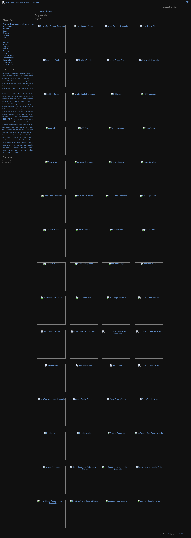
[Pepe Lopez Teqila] (51, 73)
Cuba (18, 93)
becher (13, 81)
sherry (16, 140)
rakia (24, 132)
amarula (16, 75)
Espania (5, 101)
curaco (31, 93)
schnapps (23, 137)
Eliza (18, 98)
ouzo (28, 124)
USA (16, 150)
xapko (168, 534)
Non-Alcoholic (9, 55)
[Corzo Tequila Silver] (149, 412)
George (4, 104)
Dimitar (31, 96)
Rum (5, 44)
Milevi (15, 122)
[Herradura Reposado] (84, 277)
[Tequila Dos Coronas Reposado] (51, 39)
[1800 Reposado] (149, 107)
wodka (20, 153)
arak (9, 78)
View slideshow (187, 15)
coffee (11, 91)
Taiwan (19, 145)
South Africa (6, 142)
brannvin (26, 83)
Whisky (6, 51)
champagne (6, 88)
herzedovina (29, 106)
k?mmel (4, 114)
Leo (11, 116)
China (19, 88)
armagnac (14, 78)
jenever (30, 111)
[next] (184, 19)
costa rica (5, 93)
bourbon (13, 83)
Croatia (13, 93)
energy (24, 98)
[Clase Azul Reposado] (149, 73)
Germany (11, 104)
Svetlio (24, 142)
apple (31, 75)
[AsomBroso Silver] (84, 310)
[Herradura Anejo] (116, 277)
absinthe (7, 73)
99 (3, 73)
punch (12, 132)
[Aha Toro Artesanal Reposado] (51, 412)
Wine (5, 53)
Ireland (30, 109)
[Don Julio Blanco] (51, 243)
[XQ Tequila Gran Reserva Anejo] (149, 446)
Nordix (11, 124)
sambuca (10, 137)
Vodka (5, 49)
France (23, 101)
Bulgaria (5, 86)
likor (31, 116)
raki (21, 132)
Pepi (12, 127)
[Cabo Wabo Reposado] (51, 209)
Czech (10, 96)
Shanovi (10, 140)
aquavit (4, 78)
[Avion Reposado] (116, 141)
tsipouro (23, 147)
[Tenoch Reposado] (84, 378)
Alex (3, 75)
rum (26, 135)
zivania (25, 153)
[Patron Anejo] (149, 243)
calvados (22, 86)
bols (3, 83)
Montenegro (22, 122)
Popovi (27, 127)
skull (20, 140)
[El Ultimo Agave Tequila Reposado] (51, 514)
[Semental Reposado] (84, 175)
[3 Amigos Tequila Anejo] (116, 514)
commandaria (28, 91)
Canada (30, 86)
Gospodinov (23, 104)
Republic (30, 132)
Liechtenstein (23, 116)
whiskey (4, 153)
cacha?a (13, 86)
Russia (31, 135)
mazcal (26, 119)
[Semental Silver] (149, 175)
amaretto (9, 75)
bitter (22, 81)
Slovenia (25, 140)
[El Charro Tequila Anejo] (149, 378)
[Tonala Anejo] (51, 378)
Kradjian (5, 116)
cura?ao (24, 93)
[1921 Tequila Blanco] (116, 310)
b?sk (8, 81)
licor (16, 116)
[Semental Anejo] (116, 175)
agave (17, 73)
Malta (14, 119)
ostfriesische (23, 124)
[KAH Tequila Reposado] (116, 209)
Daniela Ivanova (184, 534)
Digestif (6, 35)
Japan (25, 111)
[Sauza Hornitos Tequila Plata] (149, 480)
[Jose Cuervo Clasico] (84, 39)
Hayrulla (21, 106)
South (31, 140)
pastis (8, 127)
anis (21, 75)
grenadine (11, 106)
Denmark (20, 96)
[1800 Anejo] (116, 107)
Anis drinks (7, 26)
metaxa (4, 122)
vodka (30, 150)
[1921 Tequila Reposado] (149, 310)
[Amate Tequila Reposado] (116, 39)
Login (187, 2)
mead (31, 119)
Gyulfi (16, 106)
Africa (13, 73)
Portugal (9, 129)
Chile (13, 88)
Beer (5, 31)
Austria (26, 78)
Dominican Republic (9, 98)
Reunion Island (7, 135)
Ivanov (8, 111)
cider (31, 88)
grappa (30, 104)
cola (21, 91)
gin (17, 104)
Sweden (30, 142)
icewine (25, 109)
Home (41, 11)
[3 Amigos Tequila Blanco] (149, 514)
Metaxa (6, 42)
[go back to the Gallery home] (20, 2)
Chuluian (25, 88)
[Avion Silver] (51, 175)
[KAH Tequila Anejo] (149, 209)
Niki (28, 122)
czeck (14, 96)
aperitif (26, 75)
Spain (14, 142)
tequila (30, 145)
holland (4, 109)
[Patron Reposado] (84, 243)
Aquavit (6, 28)
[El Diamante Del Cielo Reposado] (116, 344)
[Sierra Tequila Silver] (116, 73)
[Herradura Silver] (149, 277)
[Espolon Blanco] (51, 446)
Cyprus (4, 96)
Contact (49, 11)
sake (3, 137)
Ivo (16, 111)
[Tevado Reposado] (51, 480)
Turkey (31, 147)
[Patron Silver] (116, 243)
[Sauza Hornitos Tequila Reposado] (116, 480)
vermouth (23, 150)
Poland (21, 127)
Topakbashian (6, 147)
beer (18, 81)
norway (15, 124)
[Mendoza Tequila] (84, 73)
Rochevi (16, 135)
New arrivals (8, 64)
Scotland (30, 137)
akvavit (30, 73)
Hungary (19, 109)
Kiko (18, 114)
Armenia (21, 78)
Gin (4, 37)
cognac (16, 91)
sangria (16, 137)
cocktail (4, 91)
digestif (25, 96)
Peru (16, 127)
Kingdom (24, 114)
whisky (11, 153)
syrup (13, 145)
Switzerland (6, 145)
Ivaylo (12, 111)
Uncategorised (9, 58)
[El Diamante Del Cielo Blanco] (84, 344)
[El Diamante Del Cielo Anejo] (149, 344)
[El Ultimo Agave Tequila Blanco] (84, 514)
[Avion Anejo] (149, 141)
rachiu (17, 132)
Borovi (8, 83)
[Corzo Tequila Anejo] (116, 412)
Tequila (6, 46)
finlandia (17, 101)
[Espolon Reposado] (116, 446)
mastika (20, 119)
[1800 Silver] (51, 141)
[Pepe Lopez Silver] (149, 39)
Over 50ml (7, 60)
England (30, 98)
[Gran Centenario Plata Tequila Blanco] (84, 480)
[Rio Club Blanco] (51, 107)
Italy (3, 111)
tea (25, 145)
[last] (187, 19)
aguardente (24, 73)
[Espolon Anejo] (84, 446)
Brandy (6, 33)
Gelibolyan (29, 101)
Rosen (22, 135)
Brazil (31, 83)
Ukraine (4, 150)
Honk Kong (12, 109)
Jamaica (20, 111)
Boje (26, 81)
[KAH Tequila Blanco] (84, 209)
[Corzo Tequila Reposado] (84, 412)
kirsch (31, 114)
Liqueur (6, 40)
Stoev (19, 142)
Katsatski (12, 114)
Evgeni (11, 101)
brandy (19, 83)
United (11, 150)
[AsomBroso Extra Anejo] (51, 310)
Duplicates (7, 62)
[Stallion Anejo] (116, 378)
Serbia (4, 140)
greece (4, 106)
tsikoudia (16, 147)
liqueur (7, 118)
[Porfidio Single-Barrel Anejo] (84, 107)
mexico (10, 122)
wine (16, 153)
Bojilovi (30, 81)
